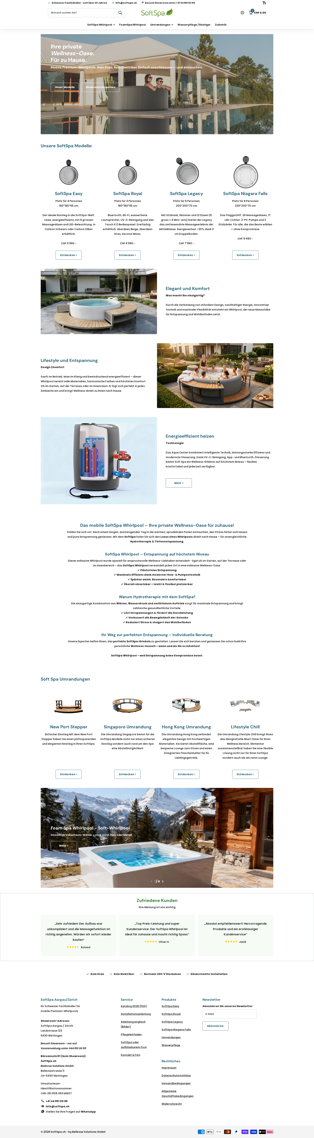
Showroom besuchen (100, 87)
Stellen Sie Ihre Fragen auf (71, 1111)
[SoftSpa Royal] (128, 172)
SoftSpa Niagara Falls (176, 1029)
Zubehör (221, 25)
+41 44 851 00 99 (56, 1101)
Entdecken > (68, 255)
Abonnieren (215, 1026)
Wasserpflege (171, 1045)
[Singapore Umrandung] (128, 705)
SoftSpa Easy (170, 1006)
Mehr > (179, 483)
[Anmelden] (242, 13)
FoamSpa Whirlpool (132, 25)
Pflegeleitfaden (131, 1034)
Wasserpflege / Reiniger (194, 25)
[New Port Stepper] (69, 705)
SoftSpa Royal (171, 1014)
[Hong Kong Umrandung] (186, 705)
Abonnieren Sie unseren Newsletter (227, 1006)
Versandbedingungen (176, 1083)
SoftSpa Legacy (172, 1022)
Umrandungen (160, 25)
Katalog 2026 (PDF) (134, 1006)
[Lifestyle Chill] (245, 705)
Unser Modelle (65, 87)
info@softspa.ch (57, 1106)
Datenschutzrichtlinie (176, 1075)
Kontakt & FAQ (130, 1055)
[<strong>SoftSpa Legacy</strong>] (186, 172)
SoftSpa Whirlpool (99, 25)
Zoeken (120, 12)
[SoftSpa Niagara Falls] (245, 172)
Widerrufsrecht (172, 1104)
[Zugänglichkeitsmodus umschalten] (264, 3)
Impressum (169, 1068)
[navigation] (151, 881)
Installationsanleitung (136, 1014)
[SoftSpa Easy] (69, 172)
